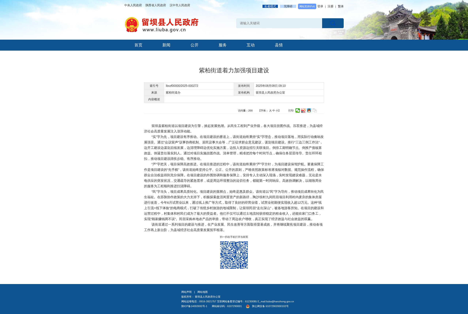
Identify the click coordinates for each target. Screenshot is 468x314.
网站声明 (186, 291)
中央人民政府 (133, 5)
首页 (138, 45)
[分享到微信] (297, 110)
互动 (251, 45)
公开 (194, 45)
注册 (330, 6)
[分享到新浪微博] (303, 110)
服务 (223, 45)
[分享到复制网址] (314, 110)
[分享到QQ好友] (309, 110)
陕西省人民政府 (156, 5)
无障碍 (288, 6)
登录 (320, 6)
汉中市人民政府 (180, 5)
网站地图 (202, 291)
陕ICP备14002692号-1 (194, 306)
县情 (279, 45)
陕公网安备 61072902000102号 (270, 306)
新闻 (166, 45)
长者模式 (270, 6)
